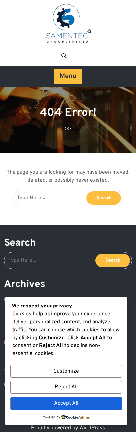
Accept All (66, 403)
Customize (66, 371)
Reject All (66, 387)
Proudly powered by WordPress (68, 428)
